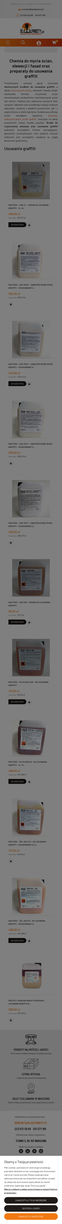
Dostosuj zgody (31, 1208)
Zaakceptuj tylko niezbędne (30, 1200)
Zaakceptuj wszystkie (31, 1216)
